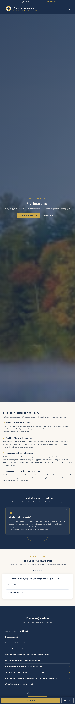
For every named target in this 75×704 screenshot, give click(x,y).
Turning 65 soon (14, 585)
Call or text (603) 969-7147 (48, 2)
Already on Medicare (15, 592)
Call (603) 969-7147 (29, 215)
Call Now (32, 700)
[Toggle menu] (69, 9)
